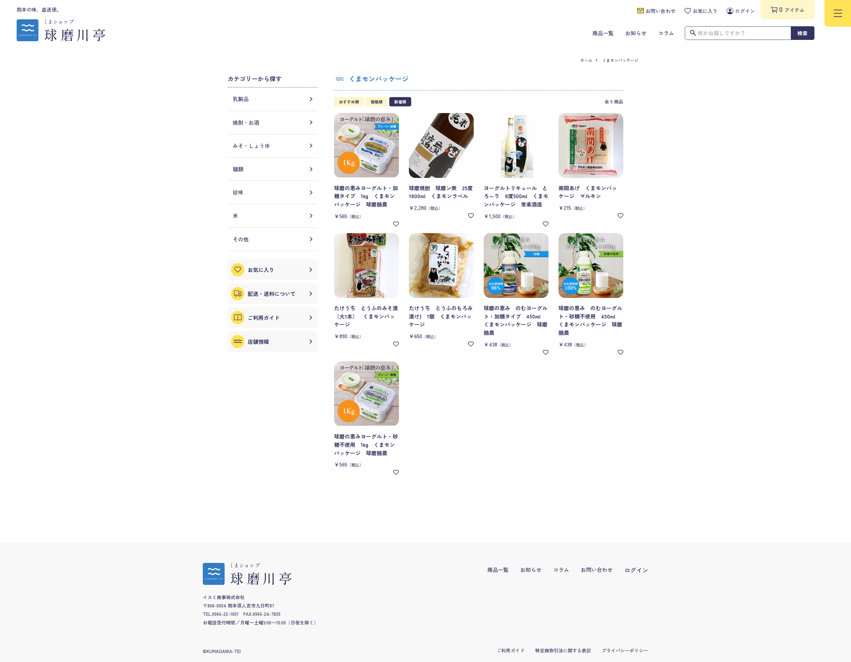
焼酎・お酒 (246, 122)
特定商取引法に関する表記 (563, 650)
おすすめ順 (349, 101)
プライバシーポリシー (625, 650)
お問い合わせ (597, 570)
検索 (802, 33)
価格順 (377, 101)
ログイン (636, 570)
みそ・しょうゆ (251, 146)
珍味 (238, 192)
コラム (561, 570)
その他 (241, 239)
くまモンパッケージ (620, 60)
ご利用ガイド (511, 650)
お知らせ (531, 570)
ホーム (586, 60)
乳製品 (241, 99)
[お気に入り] (396, 223)
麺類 (238, 169)
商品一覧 (498, 570)
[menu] (837, 13)
